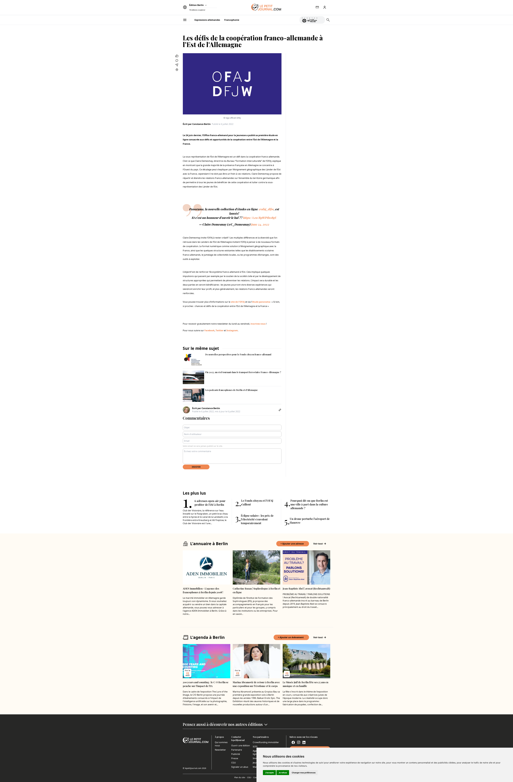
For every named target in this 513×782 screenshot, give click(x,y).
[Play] (321, 20)
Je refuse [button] (283, 772)
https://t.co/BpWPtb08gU (260, 218)
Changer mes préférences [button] (304, 772)
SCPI (255, 746)
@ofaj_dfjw (266, 209)
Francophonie (231, 19)
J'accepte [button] (269, 772)
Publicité (235, 754)
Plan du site (240, 777)
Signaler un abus (239, 766)
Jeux (255, 762)
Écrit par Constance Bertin (197, 124)
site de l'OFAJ (238, 301)
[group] (321, 19)
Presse (234, 758)
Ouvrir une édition (240, 745)
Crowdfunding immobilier (266, 742)
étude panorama (261, 301)
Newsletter (220, 749)
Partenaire (236, 749)
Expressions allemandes (207, 19)
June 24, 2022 (260, 224)
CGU (233, 762)
